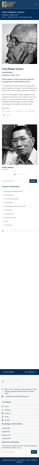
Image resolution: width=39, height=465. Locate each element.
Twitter (6, 406)
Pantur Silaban (8, 167)
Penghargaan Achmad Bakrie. (17, 460)
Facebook (7, 413)
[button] (36, 4)
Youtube (7, 420)
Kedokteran (9, 203)
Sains (6, 221)
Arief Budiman (29, 372)
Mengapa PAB (6, 435)
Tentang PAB (6, 428)
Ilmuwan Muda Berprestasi (14, 191)
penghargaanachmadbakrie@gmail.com (17, 396)
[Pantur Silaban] (19, 144)
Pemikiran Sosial (10, 218)
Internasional (9, 195)
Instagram (7, 410)
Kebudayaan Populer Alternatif (15, 206)
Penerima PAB (6, 438)
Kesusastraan (9, 214)
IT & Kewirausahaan (11, 199)
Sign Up (34, 452)
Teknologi (8, 225)
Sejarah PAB (5, 432)
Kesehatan (8, 210)
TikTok (6, 417)
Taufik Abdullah (9, 372)
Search (33, 181)
